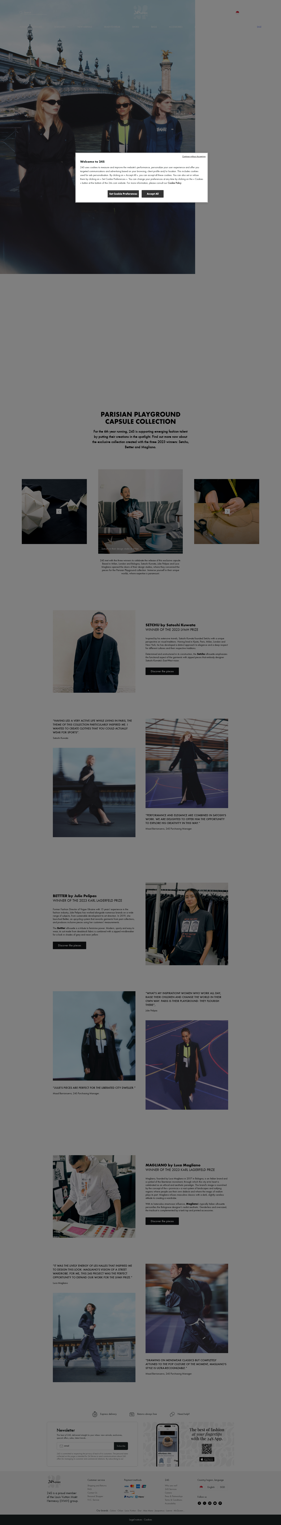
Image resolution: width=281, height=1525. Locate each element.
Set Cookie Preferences (123, 193)
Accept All (153, 193)
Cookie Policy (174, 183)
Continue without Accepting (194, 157)
